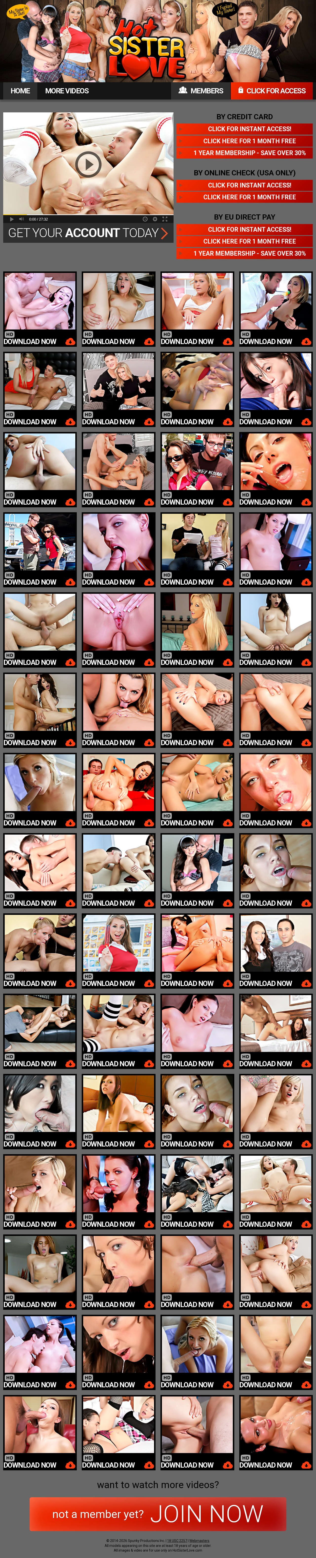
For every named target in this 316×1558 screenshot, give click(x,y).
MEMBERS (206, 90)
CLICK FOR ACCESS (275, 90)
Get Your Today (84, 233)
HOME (20, 90)
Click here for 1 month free (249, 141)
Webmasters (199, 1541)
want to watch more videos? (158, 1485)
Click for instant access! (249, 129)
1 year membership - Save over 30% (250, 153)
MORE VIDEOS (67, 90)
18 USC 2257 (177, 1541)
